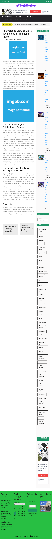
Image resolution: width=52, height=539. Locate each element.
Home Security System (42, 284)
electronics (41, 267)
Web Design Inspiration (42, 408)
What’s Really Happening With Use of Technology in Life (25, 229)
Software (18, 20)
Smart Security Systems (42, 343)
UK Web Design (42, 398)
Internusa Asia (42, 307)
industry (41, 294)
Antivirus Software (41, 235)
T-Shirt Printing (42, 371)
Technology (8, 16)
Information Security (41, 299)
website (41, 418)
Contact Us (19, 535)
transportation (42, 394)
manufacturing (42, 314)
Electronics (30, 16)
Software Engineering (41, 357)
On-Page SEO (42, 331)
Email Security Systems (42, 275)
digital (21, 217)
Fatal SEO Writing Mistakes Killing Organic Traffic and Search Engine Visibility (46, 49)
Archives (39, 218)
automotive (41, 240)
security (41, 335)
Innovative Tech (42, 303)
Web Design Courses (42, 402)
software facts (42, 362)
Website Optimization (42, 422)
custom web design (42, 248)
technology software (41, 390)
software (41, 347)
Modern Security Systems (43, 326)
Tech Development (42, 375)
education (41, 264)
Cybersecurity (42, 253)
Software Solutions (41, 366)
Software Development (42, 352)
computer (41, 243)
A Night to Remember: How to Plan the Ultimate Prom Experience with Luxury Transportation (46, 128)
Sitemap (34, 535)
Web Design (26, 20)
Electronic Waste (43, 271)
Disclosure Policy (26, 535)
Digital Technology (19, 16)
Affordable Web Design (42, 230)
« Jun (19, 522)
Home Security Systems (42, 290)
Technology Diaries (41, 384)
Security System (8, 20)
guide (40, 280)
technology (25, 217)
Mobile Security (42, 322)
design (40, 256)
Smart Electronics (43, 338)
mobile (40, 318)
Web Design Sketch (42, 413)
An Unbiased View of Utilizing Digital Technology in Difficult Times (10, 229)
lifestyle (41, 311)
